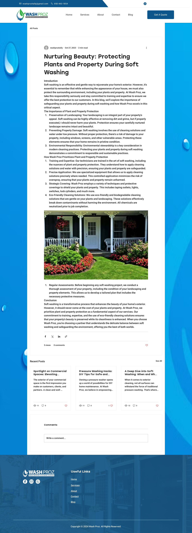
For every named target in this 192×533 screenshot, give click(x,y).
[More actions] (146, 47)
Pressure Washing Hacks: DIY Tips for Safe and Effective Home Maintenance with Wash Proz (95, 373)
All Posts (34, 28)
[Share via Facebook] (45, 336)
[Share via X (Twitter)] (52, 336)
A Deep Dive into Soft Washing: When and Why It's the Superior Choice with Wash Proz (140, 373)
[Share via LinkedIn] (59, 336)
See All (159, 361)
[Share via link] (66, 336)
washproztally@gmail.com (35, 3)
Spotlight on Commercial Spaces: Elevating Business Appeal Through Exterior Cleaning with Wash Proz (50, 373)
